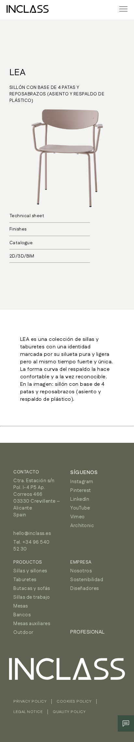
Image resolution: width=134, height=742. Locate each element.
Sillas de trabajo (31, 597)
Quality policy (69, 712)
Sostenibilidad (86, 579)
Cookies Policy (74, 701)
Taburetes (24, 579)
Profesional (87, 632)
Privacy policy (30, 701)
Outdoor (23, 632)
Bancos (22, 614)
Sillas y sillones (30, 570)
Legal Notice (28, 712)
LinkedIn (79, 499)
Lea (17, 72)
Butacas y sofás (31, 588)
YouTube (80, 508)
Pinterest (80, 490)
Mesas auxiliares (31, 623)
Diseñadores (84, 588)
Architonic (82, 525)
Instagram (81, 481)
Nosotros (81, 570)
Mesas (20, 606)
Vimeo (77, 516)
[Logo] (28, 9)
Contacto (26, 472)
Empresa (81, 562)
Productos (27, 562)
